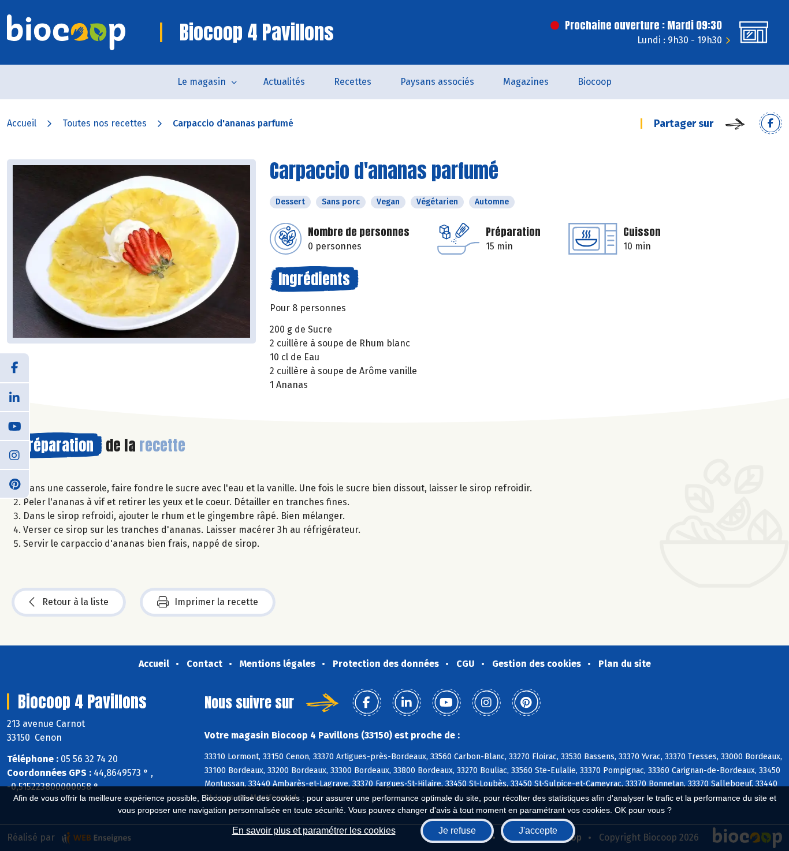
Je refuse (457, 830)
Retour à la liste (75, 601)
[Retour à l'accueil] (66, 32)
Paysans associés (437, 81)
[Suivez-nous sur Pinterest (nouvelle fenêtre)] (14, 483)
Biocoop (595, 81)
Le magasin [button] (201, 81)
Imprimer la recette (216, 601)
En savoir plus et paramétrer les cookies (314, 830)
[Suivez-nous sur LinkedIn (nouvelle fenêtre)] (14, 396)
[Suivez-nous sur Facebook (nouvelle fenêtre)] (14, 367)
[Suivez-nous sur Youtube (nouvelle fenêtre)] (14, 425)
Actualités (284, 81)
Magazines (526, 81)
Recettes (352, 81)
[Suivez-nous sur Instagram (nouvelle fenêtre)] (14, 454)
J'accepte (538, 830)
